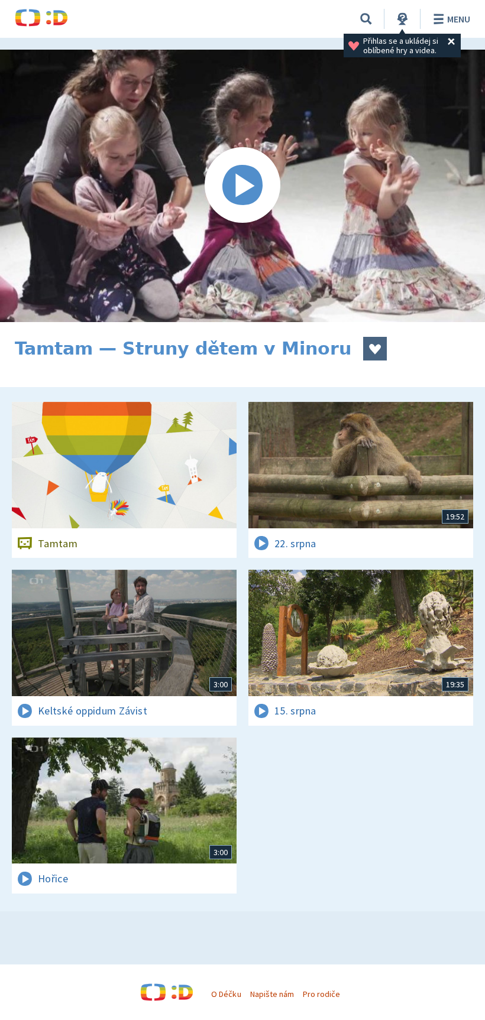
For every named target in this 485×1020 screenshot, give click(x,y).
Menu (458, 19)
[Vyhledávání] (366, 19)
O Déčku (226, 994)
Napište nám (272, 994)
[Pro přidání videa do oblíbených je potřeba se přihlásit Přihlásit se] (375, 348)
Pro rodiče (321, 994)
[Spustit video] (242, 186)
